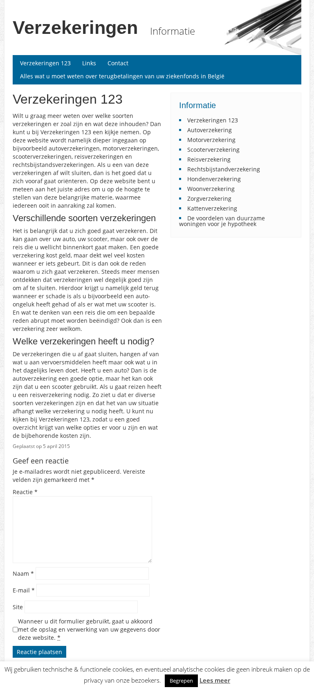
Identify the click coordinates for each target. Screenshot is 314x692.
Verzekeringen (75, 27)
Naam (23, 573)
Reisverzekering (209, 159)
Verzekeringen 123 (45, 63)
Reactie (25, 492)
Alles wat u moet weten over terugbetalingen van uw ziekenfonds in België (122, 76)
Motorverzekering (211, 140)
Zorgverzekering (209, 198)
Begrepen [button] (181, 680)
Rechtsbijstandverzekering (223, 169)
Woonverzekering (211, 189)
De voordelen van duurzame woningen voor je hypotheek (222, 221)
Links (89, 63)
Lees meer (215, 680)
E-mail (24, 590)
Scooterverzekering (213, 149)
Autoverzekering (209, 130)
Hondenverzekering (214, 179)
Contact (118, 63)
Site (18, 607)
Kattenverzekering (212, 208)
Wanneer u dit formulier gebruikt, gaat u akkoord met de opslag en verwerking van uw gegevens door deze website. (89, 629)
